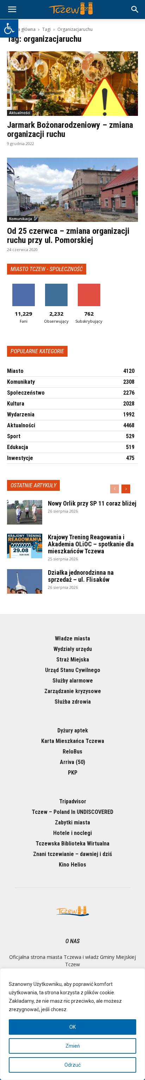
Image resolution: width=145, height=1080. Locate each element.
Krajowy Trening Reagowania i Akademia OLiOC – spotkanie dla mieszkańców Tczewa (91, 544)
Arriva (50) (72, 762)
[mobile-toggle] (12, 9)
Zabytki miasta (72, 822)
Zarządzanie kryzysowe (72, 691)
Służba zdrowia (73, 701)
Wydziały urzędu (72, 649)
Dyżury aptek (72, 730)
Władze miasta (72, 638)
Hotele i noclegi (72, 833)
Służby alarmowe (72, 680)
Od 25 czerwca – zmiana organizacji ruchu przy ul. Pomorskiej (68, 235)
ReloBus (72, 751)
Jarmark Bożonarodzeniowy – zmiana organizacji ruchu (70, 129)
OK (72, 1027)
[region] (72, 1024)
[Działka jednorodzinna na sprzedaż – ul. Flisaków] (24, 581)
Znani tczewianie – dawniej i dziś (72, 854)
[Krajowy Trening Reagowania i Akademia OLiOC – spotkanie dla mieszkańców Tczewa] (24, 546)
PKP (72, 772)
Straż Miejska (72, 659)
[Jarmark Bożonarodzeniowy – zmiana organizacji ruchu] (72, 83)
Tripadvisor (72, 801)
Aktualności (19, 112)
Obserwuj (56, 286)
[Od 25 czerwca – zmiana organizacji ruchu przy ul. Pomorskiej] (72, 190)
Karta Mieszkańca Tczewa (72, 741)
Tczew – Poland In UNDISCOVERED (72, 812)
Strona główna (21, 29)
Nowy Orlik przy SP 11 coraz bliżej (92, 503)
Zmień (72, 1046)
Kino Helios (72, 864)
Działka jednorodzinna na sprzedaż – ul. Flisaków (81, 576)
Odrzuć (72, 1065)
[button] (9, 28)
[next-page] (125, 489)
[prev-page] (114, 489)
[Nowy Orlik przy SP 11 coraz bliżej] (24, 512)
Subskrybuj (89, 286)
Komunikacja (20, 218)
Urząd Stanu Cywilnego (72, 670)
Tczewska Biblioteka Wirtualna (72, 843)
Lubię (23, 286)
